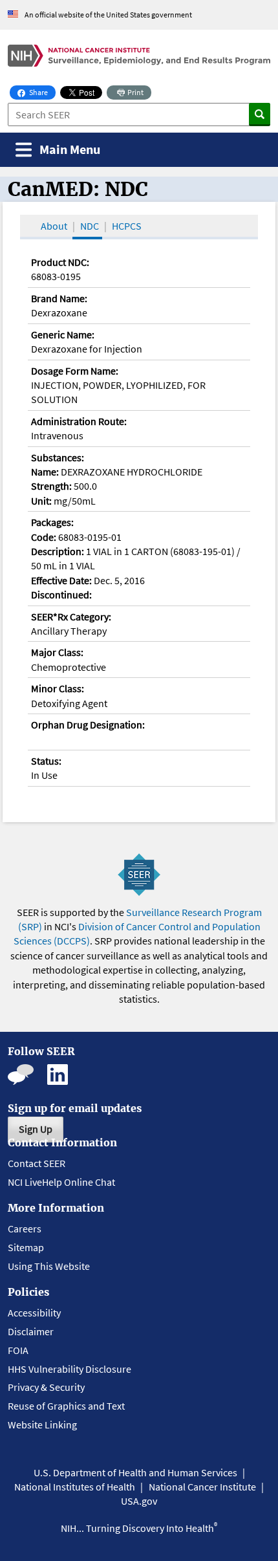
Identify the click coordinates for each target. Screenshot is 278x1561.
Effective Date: (61, 580)
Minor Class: (57, 688)
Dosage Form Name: (74, 370)
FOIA (18, 1350)
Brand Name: (59, 298)
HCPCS (127, 225)
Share (42, 92)
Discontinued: (61, 594)
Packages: (52, 522)
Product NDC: (60, 262)
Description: (57, 551)
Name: (45, 471)
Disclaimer (31, 1331)
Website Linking (42, 1424)
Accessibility (34, 1312)
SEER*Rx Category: (71, 616)
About (54, 225)
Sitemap (26, 1247)
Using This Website (49, 1266)
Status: (46, 760)
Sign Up (35, 1128)
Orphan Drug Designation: (88, 724)
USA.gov (139, 1500)
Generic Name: (62, 334)
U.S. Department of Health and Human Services (135, 1472)
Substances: (57, 457)
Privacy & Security (46, 1387)
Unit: (41, 500)
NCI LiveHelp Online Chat (61, 1181)
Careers (24, 1228)
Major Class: (57, 652)
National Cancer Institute (202, 1486)
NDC (89, 225)
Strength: (51, 485)
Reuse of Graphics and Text (66, 1405)
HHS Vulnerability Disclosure (69, 1368)
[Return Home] (139, 56)
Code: (43, 536)
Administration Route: (79, 421)
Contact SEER (36, 1163)
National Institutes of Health (74, 1486)
